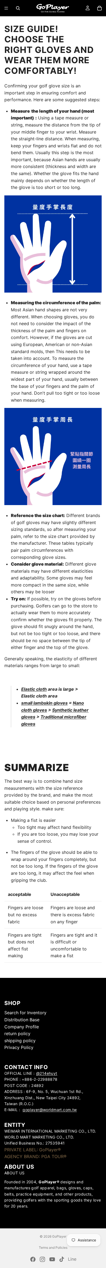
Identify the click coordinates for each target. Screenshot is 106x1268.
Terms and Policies (53, 1247)
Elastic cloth (34, 689)
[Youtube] (52, 1259)
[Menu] (6, 8)
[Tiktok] (61, 1259)
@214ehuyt (46, 1073)
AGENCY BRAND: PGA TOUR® (35, 1156)
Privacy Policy (18, 1047)
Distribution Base (21, 1019)
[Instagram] (42, 1259)
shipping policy (20, 1040)
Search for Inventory (25, 1013)
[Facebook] (33, 1259)
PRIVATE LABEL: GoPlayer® (32, 1149)
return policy (17, 1033)
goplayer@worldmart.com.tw (50, 1109)
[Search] (18, 8)
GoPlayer (59, 1236)
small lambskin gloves (44, 703)
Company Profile (21, 1026)
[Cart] (99, 8)
